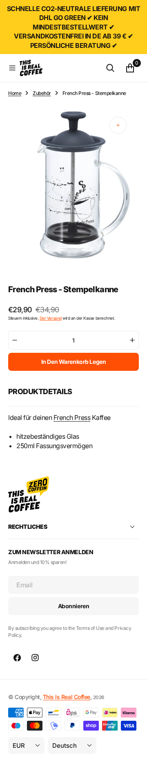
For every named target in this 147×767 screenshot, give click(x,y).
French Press (71, 417)
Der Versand (51, 318)
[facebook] (17, 658)
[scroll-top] (133, 753)
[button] (12, 68)
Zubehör (42, 93)
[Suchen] (110, 68)
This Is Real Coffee (66, 696)
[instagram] (35, 658)
